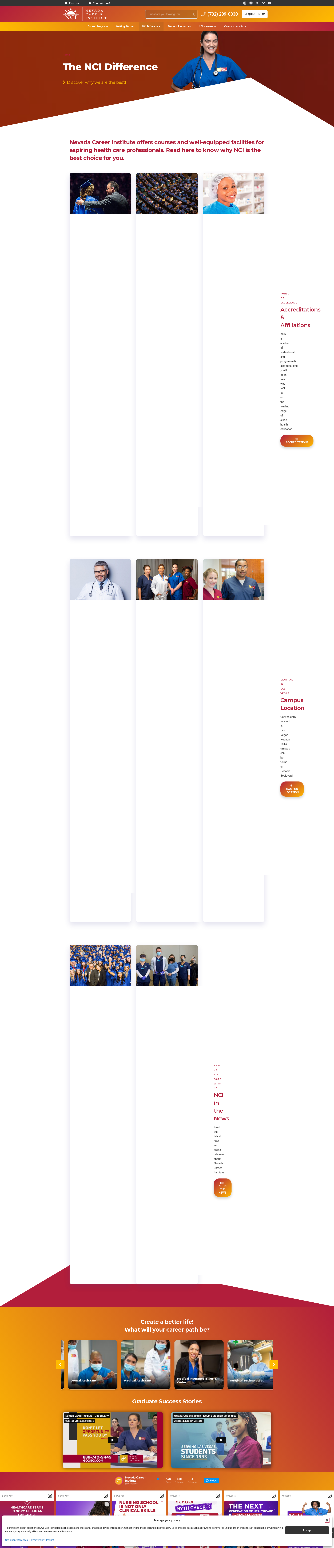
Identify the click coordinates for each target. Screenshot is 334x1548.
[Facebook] (251, 3)
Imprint (50, 1540)
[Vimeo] (263, 3)
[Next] (273, 1364)
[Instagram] (244, 3)
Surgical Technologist (197, 1380)
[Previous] (60, 1364)
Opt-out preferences (16, 1540)
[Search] (193, 14)
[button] (327, 1520)
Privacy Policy (37, 1540)
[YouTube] (269, 3)
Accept (307, 1530)
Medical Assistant (88, 1380)
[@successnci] (119, 1480)
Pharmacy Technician (250, 1380)
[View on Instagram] (50, 1496)
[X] (257, 3)
